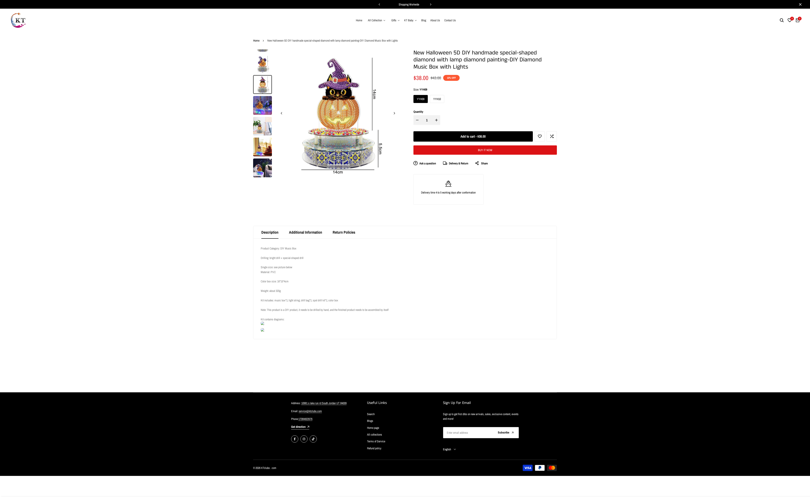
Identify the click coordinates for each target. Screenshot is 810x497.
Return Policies (344, 232)
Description (269, 232)
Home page (373, 428)
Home (256, 40)
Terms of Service (376, 441)
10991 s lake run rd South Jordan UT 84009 (324, 403)
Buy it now (485, 150)
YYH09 (420, 99)
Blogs (370, 421)
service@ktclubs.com (310, 411)
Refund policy (374, 448)
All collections (374, 434)
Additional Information (305, 232)
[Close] (799, 4)
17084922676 (305, 419)
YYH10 (437, 99)
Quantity (418, 112)
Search (371, 414)
